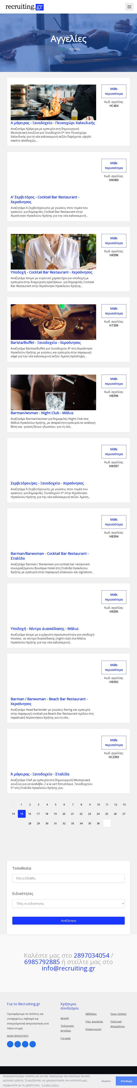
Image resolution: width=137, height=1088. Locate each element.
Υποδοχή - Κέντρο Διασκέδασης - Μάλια (44, 628)
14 (13, 813)
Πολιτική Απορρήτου (117, 1024)
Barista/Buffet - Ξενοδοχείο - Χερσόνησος (46, 342)
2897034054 (91, 955)
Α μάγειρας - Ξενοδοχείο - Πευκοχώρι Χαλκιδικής (53, 122)
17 (38, 813)
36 (98, 823)
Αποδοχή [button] (126, 1081)
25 (106, 813)
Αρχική (61, 49)
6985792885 (42, 961)
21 (72, 813)
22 (81, 813)
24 (98, 813)
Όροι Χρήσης (118, 1014)
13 (124, 804)
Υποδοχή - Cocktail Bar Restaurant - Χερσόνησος (51, 272)
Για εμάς (65, 1038)
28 (29, 823)
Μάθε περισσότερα (114, 91)
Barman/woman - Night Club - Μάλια (42, 412)
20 (63, 813)
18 (46, 813)
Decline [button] (106, 1081)
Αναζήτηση (68, 921)
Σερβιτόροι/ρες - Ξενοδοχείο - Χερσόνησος (47, 483)
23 (89, 813)
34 (81, 823)
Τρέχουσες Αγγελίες (67, 1028)
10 (98, 804)
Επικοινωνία (93, 1029)
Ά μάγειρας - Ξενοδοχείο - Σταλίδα (40, 774)
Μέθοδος (91, 1014)
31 (55, 823)
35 (89, 823)
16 (29, 813)
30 (46, 823)
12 (115, 804)
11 (107, 804)
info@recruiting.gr (68, 968)
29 (38, 823)
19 (55, 813)
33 (72, 823)
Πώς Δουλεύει (94, 1021)
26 (115, 813)
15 (21, 813)
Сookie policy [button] (50, 1085)
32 (64, 823)
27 (123, 813)
